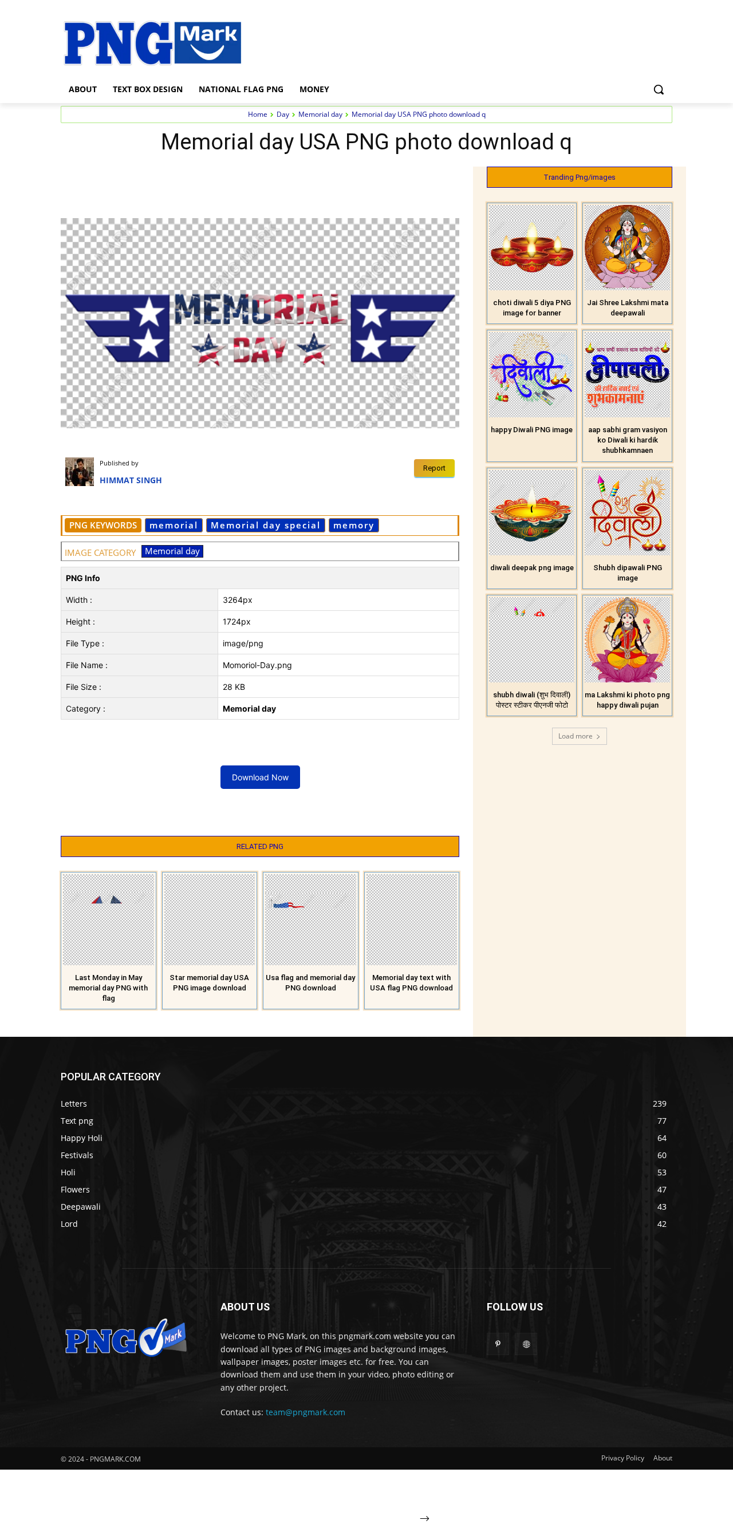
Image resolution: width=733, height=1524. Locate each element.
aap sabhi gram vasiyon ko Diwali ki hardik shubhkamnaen (627, 440)
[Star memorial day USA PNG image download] (209, 919)
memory (354, 525)
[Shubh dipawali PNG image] (627, 512)
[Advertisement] (458, 42)
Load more (575, 736)
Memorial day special (266, 525)
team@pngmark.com (305, 1412)
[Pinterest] (192, 178)
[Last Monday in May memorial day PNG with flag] (108, 919)
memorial (173, 525)
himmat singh (131, 480)
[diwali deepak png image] (531, 512)
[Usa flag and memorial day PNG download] (310, 919)
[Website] (526, 1344)
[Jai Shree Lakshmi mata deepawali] (627, 247)
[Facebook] (139, 178)
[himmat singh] (82, 471)
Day (283, 114)
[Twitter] (166, 178)
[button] (658, 89)
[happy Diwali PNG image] (531, 374)
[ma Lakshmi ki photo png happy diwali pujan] (627, 639)
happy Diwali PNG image (532, 429)
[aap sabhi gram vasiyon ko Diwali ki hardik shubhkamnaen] (627, 374)
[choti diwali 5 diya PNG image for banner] (531, 247)
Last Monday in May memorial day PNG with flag (108, 987)
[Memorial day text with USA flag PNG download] (412, 919)
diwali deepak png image (532, 567)
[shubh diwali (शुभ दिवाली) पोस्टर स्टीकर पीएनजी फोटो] (531, 639)
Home (257, 114)
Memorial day (320, 114)
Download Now (260, 777)
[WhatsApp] (218, 178)
